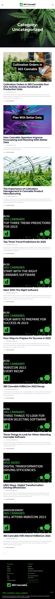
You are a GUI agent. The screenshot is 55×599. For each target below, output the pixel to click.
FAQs (8, 578)
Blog (8, 576)
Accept (51, 592)
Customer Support (11, 580)
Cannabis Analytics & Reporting (35, 571)
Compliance (30, 568)
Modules (30, 566)
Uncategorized (8, 92)
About (8, 566)
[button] (52, 5)
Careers (9, 568)
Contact (9, 571)
